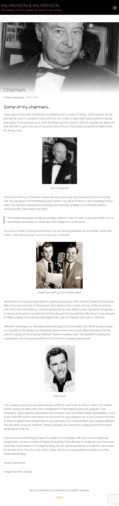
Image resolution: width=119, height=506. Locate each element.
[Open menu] (114, 8)
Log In (59, 496)
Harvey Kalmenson (15, 97)
